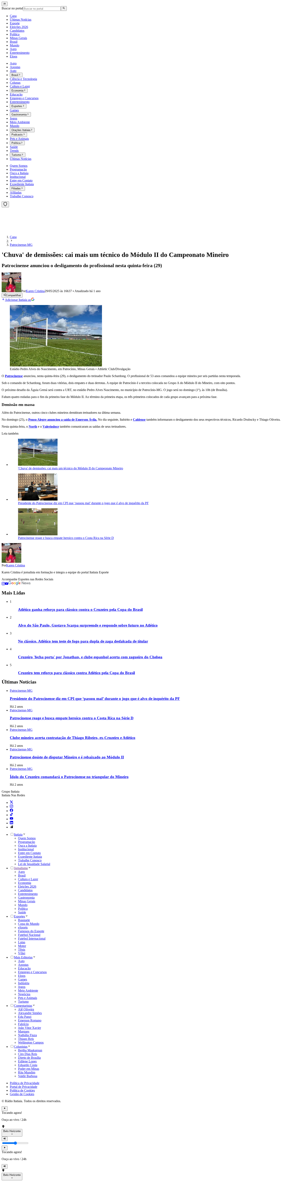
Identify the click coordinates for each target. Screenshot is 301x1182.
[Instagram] (11, 806)
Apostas (23, 964)
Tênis (21, 949)
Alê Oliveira (26, 1009)
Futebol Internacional (31, 938)
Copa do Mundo (28, 923)
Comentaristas (23, 1005)
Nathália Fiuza (27, 1035)
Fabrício (23, 1024)
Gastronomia (26, 897)
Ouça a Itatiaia (27, 845)
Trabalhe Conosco (30, 860)
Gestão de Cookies (22, 1094)
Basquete (24, 920)
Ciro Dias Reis (27, 1054)
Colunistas (20, 1046)
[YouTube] (11, 819)
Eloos (21, 975)
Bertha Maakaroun (30, 1050)
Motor (22, 946)
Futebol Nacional (29, 935)
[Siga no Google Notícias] (19, 584)
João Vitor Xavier (29, 1027)
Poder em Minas (28, 1068)
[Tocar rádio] (5, 1108)
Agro (21, 872)
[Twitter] (11, 802)
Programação (26, 842)
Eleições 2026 (27, 886)
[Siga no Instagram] (3, 584)
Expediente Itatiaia (30, 856)
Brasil (22, 875)
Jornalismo (21, 868)
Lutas (21, 942)
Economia (24, 883)
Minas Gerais (26, 901)
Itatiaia (18, 834)
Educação (24, 968)
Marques (23, 1031)
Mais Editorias (23, 957)
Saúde (22, 912)
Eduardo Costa (27, 1065)
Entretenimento (28, 894)
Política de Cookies (22, 1090)
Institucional (26, 849)
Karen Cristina (15, 565)
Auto (21, 961)
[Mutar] (5, 1139)
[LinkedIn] (11, 823)
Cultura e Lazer (28, 879)
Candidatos (25, 890)
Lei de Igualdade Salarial (34, 864)
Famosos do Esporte (31, 931)
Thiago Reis (26, 1039)
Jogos (21, 987)
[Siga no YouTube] (6, 584)
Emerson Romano (29, 1020)
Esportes (19, 916)
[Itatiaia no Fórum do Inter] (11, 827)
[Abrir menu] (5, 4)
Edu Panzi (24, 1016)
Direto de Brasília (29, 1057)
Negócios (24, 994)
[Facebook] (11, 810)
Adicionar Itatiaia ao (18, 300)
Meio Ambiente (28, 990)
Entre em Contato (29, 853)
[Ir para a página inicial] (14, 230)
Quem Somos (27, 838)
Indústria (23, 983)
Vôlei (21, 953)
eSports (23, 927)
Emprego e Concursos (32, 972)
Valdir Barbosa (27, 1076)
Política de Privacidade (24, 1083)
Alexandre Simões (30, 1013)
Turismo (23, 1001)
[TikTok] (11, 815)
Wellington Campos (31, 1042)
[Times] (5, 204)
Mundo (22, 905)
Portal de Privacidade (23, 1086)
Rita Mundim (26, 1072)
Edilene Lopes (27, 1061)
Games (22, 979)
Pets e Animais (27, 998)
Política (23, 908)
